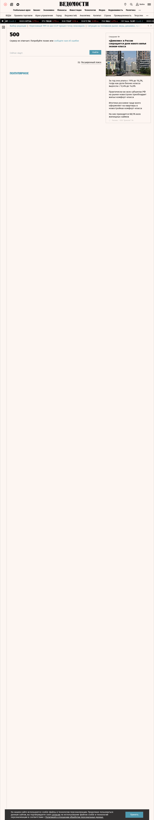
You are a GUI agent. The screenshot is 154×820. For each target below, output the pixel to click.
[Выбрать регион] (125, 4)
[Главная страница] (74, 4)
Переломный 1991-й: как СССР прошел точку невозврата (57, 26)
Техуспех (138, 15)
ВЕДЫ (8, 15)
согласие (56, 814)
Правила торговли (23, 15)
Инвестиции (76, 10)
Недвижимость (115, 10)
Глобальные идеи (21, 10)
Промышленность (122, 15)
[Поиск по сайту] (131, 4)
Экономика (48, 10)
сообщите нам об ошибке (66, 41)
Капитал (97, 15)
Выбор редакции (18, 26)
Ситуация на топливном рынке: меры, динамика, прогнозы (116, 26)
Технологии (90, 10)
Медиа (102, 10)
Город (59, 15)
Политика (131, 10)
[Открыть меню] (149, 4)
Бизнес (36, 10)
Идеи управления (44, 15)
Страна (107, 15)
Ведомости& (71, 15)
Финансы (62, 10)
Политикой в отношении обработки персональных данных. (74, 817)
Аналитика (85, 15)
